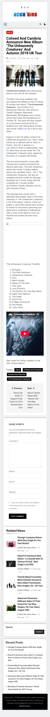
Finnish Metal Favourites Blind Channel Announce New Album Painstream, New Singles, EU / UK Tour (24, 668)
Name (12, 471)
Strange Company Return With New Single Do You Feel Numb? (29, 540)
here (25, 128)
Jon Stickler (13, 58)
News (9, 32)
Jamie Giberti (24, 569)
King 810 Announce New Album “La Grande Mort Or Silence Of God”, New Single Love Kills (25, 658)
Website (12, 492)
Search (9, 627)
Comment (14, 441)
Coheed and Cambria (33, 370)
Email (12, 482)
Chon (17, 370)
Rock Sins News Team (27, 547)
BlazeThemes (24, 706)
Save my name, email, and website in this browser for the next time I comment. (24, 506)
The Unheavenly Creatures (19, 379)
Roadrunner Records (16, 374)
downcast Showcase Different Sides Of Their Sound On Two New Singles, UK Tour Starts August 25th (28, 604)
